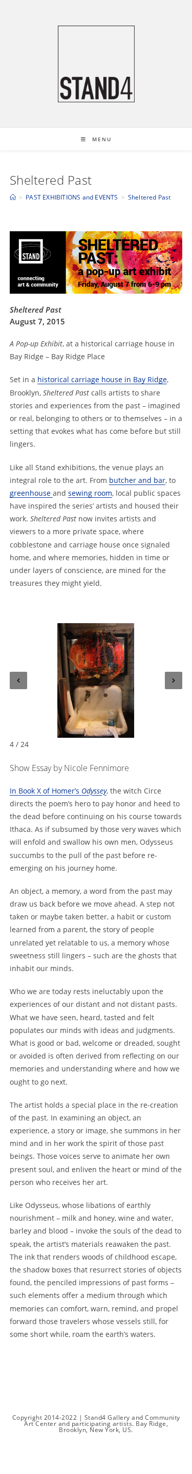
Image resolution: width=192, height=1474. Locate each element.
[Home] (13, 197)
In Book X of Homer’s (58, 791)
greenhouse (31, 493)
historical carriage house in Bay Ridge (102, 379)
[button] (18, 680)
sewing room (90, 493)
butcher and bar (137, 480)
